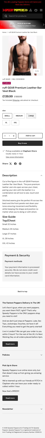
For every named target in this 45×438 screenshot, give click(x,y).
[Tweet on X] (10, 163)
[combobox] (22, 16)
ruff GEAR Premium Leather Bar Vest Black (23, 32)
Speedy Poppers (13, 428)
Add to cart (30, 136)
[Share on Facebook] (15, 163)
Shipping (16, 100)
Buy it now (22, 143)
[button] (36, 10)
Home (4, 32)
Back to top (22, 291)
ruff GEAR (6, 79)
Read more (10, 344)
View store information (15, 157)
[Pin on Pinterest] (20, 163)
